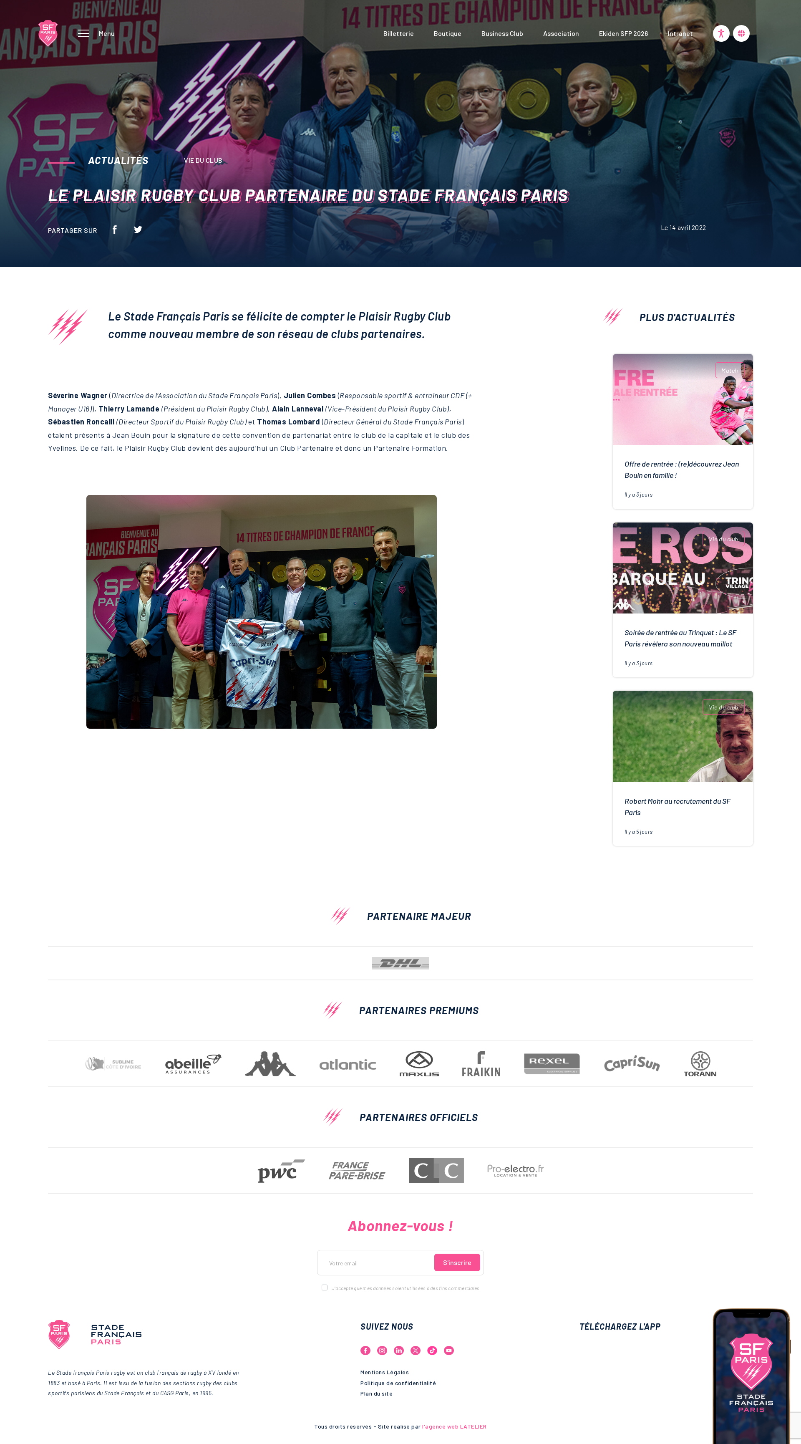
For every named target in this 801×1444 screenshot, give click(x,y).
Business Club (502, 33)
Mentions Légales (384, 1372)
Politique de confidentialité (398, 1382)
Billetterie (398, 33)
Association (561, 33)
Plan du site (376, 1393)
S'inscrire (457, 1262)
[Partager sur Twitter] (138, 229)
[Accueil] (48, 32)
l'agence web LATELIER (454, 1426)
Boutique (447, 33)
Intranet (680, 33)
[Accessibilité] (721, 33)
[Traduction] (741, 33)
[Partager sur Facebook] (115, 229)
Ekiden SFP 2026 (623, 33)
